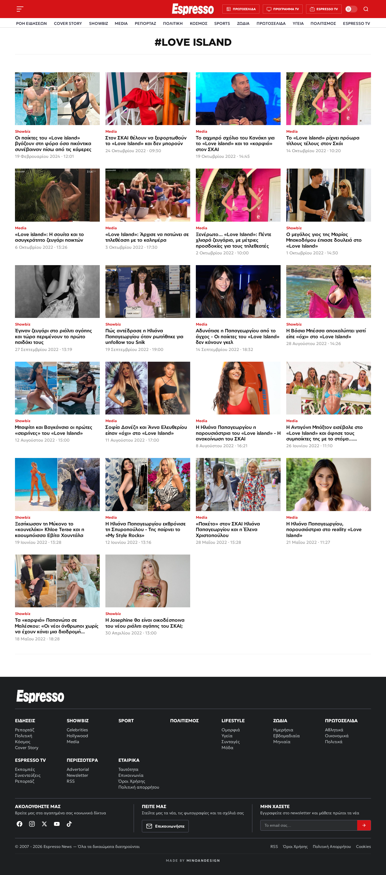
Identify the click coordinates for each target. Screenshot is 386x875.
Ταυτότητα (128, 769)
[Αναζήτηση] (366, 9)
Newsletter (77, 775)
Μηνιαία (281, 741)
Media (73, 741)
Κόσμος (22, 741)
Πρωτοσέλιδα (341, 720)
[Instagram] (31, 823)
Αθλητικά (334, 729)
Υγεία (227, 735)
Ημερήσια (283, 729)
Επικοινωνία (131, 775)
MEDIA (121, 23)
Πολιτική (23, 735)
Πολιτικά (333, 741)
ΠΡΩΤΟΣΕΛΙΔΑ (271, 23)
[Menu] (20, 9)
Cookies (363, 846)
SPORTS (222, 23)
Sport (126, 720)
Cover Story (26, 747)
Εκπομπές (25, 769)
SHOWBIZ (98, 23)
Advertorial (78, 769)
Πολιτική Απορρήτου (332, 846)
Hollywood (77, 735)
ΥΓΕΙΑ (298, 23)
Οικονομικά (337, 735)
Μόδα (227, 747)
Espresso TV (30, 760)
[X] (44, 823)
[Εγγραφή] (364, 825)
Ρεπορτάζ (24, 729)
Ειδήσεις (25, 720)
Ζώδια (280, 720)
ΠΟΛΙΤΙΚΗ (173, 23)
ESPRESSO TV (356, 23)
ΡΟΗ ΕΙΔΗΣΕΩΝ (31, 23)
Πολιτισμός (184, 720)
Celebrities (77, 729)
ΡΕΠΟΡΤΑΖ (145, 23)
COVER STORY (68, 23)
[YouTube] (56, 823)
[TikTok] (69, 823)
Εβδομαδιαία (286, 735)
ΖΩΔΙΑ (243, 23)
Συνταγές (231, 741)
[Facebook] (19, 823)
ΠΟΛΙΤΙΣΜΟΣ (323, 23)
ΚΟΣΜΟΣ (198, 23)
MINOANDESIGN (203, 860)
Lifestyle (233, 720)
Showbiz (77, 720)
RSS (71, 781)
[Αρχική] (40, 696)
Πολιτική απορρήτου (138, 787)
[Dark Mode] (351, 9)
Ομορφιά (231, 729)
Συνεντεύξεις (27, 775)
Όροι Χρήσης (131, 781)
